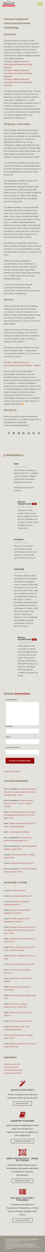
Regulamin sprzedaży (13, 1242)
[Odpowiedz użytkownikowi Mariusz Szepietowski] (38, 502)
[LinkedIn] (28, 433)
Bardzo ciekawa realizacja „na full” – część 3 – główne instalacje (18, 803)
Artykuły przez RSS (11, 1067)
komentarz (11, 700)
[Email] (38, 433)
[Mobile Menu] (40, 4)
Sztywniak (19, 569)
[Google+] (23, 433)
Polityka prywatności (28, 1241)
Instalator (19, 539)
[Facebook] (8, 433)
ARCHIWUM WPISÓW (12, 771)
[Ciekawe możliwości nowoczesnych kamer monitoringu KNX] (22, 67)
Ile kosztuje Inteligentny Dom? (23, 863)
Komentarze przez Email (13, 1070)
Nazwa (9, 726)
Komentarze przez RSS (12, 1073)
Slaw (16, 464)
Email (8, 737)
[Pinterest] (18, 433)
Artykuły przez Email (12, 1064)
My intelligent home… (18, 890)
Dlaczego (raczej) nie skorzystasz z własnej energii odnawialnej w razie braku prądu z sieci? (20, 792)
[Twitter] (13, 433)
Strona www (13, 747)
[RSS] (33, 433)
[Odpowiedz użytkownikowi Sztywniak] (38, 569)
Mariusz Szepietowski (24, 503)
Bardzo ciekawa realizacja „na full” (22, 964)
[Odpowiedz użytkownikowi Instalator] (38, 540)
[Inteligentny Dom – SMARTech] (9, 4)
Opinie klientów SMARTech (20, 832)
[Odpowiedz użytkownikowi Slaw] (38, 464)
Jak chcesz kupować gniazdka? (21, 1021)
